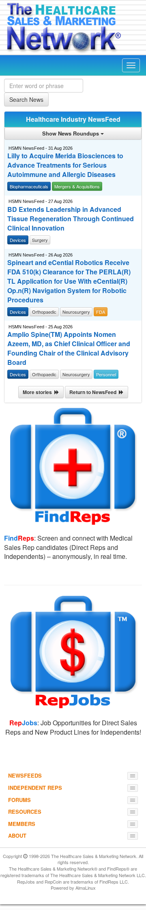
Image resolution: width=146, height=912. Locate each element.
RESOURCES (24, 811)
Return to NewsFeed (94, 392)
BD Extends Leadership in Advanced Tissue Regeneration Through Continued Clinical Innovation (70, 219)
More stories (38, 392)
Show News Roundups (71, 133)
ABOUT (17, 835)
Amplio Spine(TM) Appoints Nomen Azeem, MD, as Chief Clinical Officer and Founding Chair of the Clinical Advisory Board (68, 348)
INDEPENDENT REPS (35, 787)
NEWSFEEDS (25, 775)
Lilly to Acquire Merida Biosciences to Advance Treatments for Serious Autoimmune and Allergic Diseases (65, 165)
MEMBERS (21, 824)
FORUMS (19, 800)
